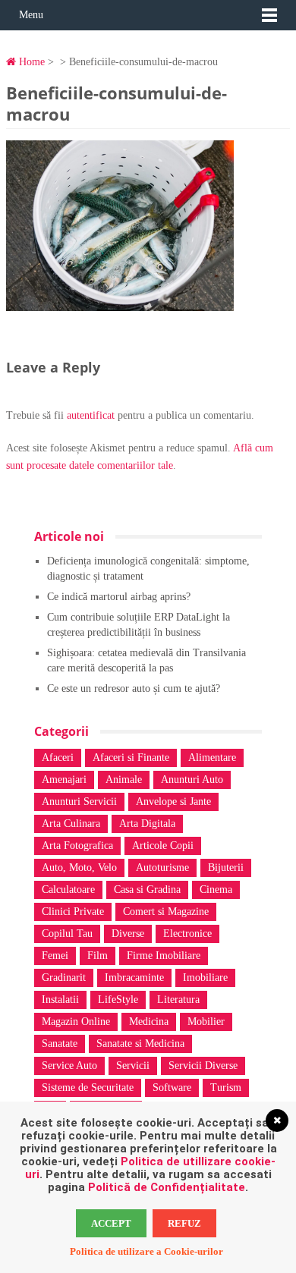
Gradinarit (64, 977)
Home (30, 62)
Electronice (187, 933)
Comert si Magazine (166, 911)
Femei (55, 955)
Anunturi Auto (192, 779)
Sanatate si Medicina (140, 1043)
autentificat (91, 415)
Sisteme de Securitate (88, 1087)
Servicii (133, 1065)
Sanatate (59, 1043)
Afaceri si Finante (131, 757)
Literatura (178, 999)
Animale (123, 779)
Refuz (184, 1223)
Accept (111, 1223)
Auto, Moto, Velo (79, 867)
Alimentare (212, 757)
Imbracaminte (134, 977)
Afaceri (58, 757)
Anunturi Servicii (79, 801)
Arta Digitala (147, 823)
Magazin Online (76, 1021)
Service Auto (69, 1065)
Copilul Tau (67, 933)
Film (97, 955)
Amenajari (64, 779)
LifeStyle (118, 999)
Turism (225, 1087)
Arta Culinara (71, 823)
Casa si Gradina (147, 889)
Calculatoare (68, 889)
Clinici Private (73, 911)
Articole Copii (163, 845)
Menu (31, 14)
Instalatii (60, 999)
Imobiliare (205, 977)
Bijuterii (226, 867)
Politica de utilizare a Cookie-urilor (146, 1251)
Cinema (216, 889)
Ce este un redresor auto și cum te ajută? (133, 688)
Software (172, 1087)
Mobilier (206, 1021)
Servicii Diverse (203, 1065)
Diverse (128, 933)
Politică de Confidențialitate (166, 1187)
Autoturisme (162, 867)
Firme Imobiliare (163, 955)
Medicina (148, 1021)
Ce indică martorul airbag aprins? (119, 596)
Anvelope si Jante (173, 801)
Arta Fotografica (77, 845)
